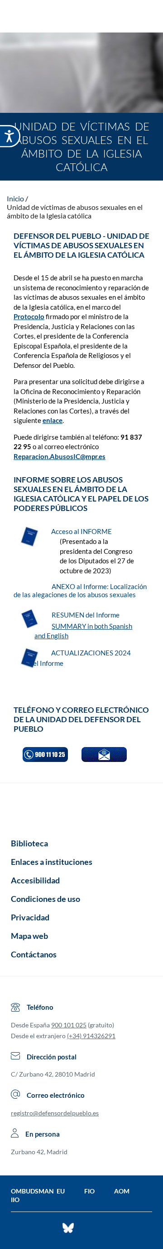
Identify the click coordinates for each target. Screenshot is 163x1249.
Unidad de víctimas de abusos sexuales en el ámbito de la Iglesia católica (75, 211)
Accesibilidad (35, 880)
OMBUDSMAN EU (38, 1191)
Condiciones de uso (45, 899)
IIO (15, 1199)
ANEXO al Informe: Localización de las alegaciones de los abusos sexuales (80, 590)
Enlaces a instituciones (51, 862)
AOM (121, 1191)
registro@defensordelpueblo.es (55, 1113)
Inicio (15, 198)
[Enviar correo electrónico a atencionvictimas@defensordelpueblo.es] (104, 754)
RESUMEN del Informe (86, 615)
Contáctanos (34, 954)
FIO (89, 1191)
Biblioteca (29, 843)
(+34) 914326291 (91, 1036)
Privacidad (30, 917)
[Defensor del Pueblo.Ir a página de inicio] (81, 808)
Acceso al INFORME (82, 531)
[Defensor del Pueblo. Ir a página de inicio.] (81, 17)
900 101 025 (68, 1025)
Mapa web (29, 936)
